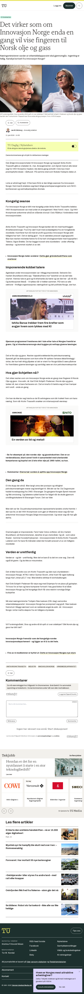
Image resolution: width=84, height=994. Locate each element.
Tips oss (76, 931)
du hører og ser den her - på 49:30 (61, 279)
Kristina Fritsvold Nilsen (12, 944)
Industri (32, 666)
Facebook (34, 946)
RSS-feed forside (37, 941)
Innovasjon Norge (46, 666)
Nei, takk (62, 987)
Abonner (69, 6)
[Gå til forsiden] (4, 5)
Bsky (31, 955)
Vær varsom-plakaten (36, 962)
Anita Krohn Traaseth (16, 666)
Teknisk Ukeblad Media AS (22, 985)
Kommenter (24, 122)
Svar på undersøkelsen (46, 987)
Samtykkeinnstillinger (66, 946)
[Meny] (79, 6)
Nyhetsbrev (62, 941)
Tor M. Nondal (8, 953)
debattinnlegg (67, 359)
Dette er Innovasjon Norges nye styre (58, 653)
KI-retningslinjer (64, 955)
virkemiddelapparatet (66, 666)
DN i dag (52, 601)
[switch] (74, 146)
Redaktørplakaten (58, 962)
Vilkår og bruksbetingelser (68, 950)
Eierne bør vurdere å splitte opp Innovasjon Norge (43, 472)
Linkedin (33, 950)
